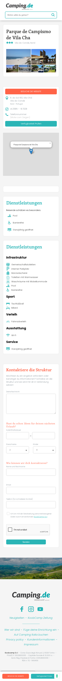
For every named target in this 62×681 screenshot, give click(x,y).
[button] (31, 151)
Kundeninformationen (41, 639)
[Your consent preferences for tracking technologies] (57, 676)
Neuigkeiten (17, 618)
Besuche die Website (16, 676)
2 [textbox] (10, 450)
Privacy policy (15, 639)
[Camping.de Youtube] (40, 609)
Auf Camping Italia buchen (31, 634)
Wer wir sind (12, 630)
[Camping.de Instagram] (31, 609)
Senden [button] (26, 542)
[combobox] (17, 449)
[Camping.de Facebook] (22, 609)
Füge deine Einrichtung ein (40, 630)
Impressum (31, 644)
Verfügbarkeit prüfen (44, 676)
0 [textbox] (36, 450)
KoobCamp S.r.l (40, 517)
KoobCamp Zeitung (40, 618)
